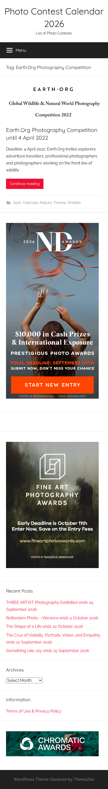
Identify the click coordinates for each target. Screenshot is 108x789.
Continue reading (25, 183)
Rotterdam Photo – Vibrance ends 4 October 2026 (52, 618)
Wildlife (74, 202)
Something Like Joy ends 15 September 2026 (47, 650)
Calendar (30, 202)
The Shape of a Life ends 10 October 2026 (44, 626)
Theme (59, 202)
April (17, 202)
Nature (46, 202)
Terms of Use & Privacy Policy (34, 711)
